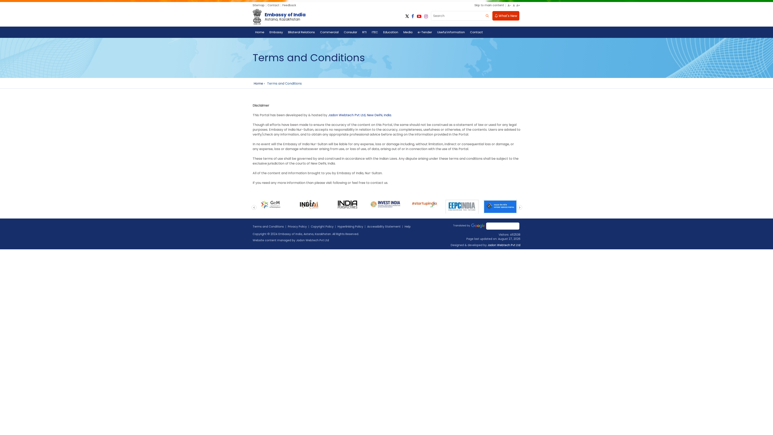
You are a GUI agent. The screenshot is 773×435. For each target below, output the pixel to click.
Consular (350, 32)
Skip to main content (489, 5)
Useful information (451, 32)
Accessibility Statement (384, 227)
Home (259, 32)
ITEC (375, 32)
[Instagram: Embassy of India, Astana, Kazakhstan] (426, 16)
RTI (364, 32)
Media (407, 32)
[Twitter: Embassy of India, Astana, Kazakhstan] (407, 16)
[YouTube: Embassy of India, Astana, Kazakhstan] (419, 16)
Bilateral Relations (301, 32)
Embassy (276, 32)
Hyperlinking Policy (350, 227)
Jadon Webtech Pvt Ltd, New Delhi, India (359, 115)
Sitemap (259, 5)
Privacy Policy (297, 227)
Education (390, 32)
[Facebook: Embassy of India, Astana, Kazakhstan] (412, 16)
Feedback (289, 5)
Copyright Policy (322, 227)
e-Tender (425, 32)
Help (408, 227)
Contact (273, 5)
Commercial (329, 32)
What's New (507, 15)
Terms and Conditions (268, 227)
